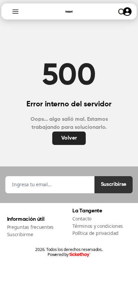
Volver (69, 138)
